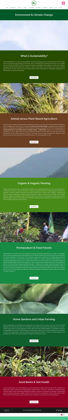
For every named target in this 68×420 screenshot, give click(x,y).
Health (19, 7)
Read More (38, 418)
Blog (56, 7)
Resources (51, 7)
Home (7, 7)
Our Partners (45, 7)
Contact (60, 7)
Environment (12, 7)
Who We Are (31, 7)
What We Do (38, 7)
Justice (25, 7)
